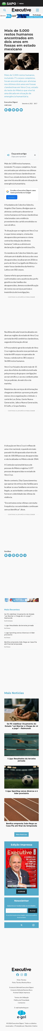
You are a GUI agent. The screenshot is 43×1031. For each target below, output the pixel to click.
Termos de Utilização (21, 997)
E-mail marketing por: (21, 1008)
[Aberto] (37, 10)
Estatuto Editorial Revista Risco (21, 990)
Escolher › (11, 197)
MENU (21, 3)
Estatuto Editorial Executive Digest (21, 987)
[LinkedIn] (13, 110)
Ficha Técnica (21, 980)
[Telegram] (25, 555)
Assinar (21, 892)
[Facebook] (6, 110)
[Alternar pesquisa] (4, 10)
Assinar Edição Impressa (21, 992)
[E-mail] (21, 110)
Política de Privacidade (21, 1000)
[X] (9, 110)
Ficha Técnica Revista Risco (21, 982)
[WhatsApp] (17, 110)
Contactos (21, 1003)
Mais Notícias (21, 834)
